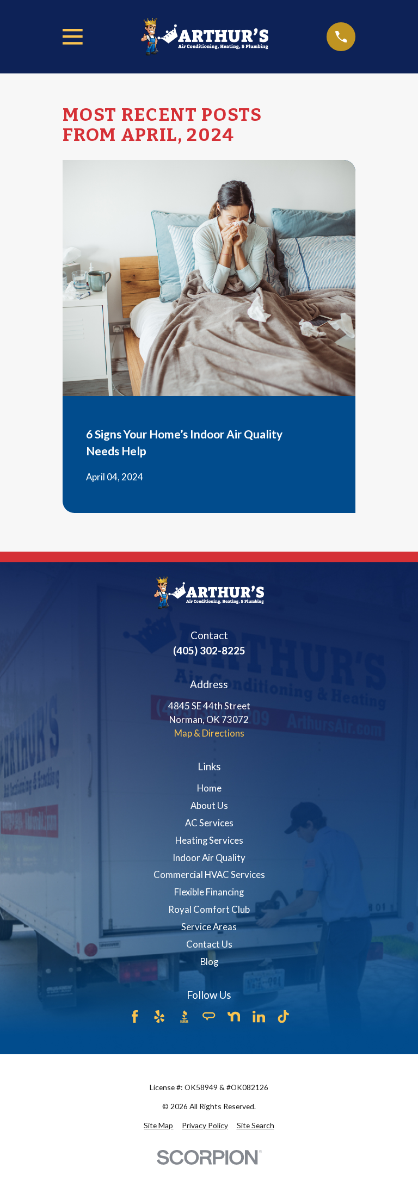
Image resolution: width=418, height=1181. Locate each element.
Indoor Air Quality (209, 857)
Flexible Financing (209, 892)
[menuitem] (158, 1125)
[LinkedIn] (259, 1016)
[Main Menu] (73, 37)
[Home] (204, 37)
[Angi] (208, 1016)
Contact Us (209, 944)
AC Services (209, 823)
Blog (209, 961)
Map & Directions (209, 733)
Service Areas (209, 927)
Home (209, 788)
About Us (209, 805)
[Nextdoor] (234, 1016)
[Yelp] (159, 1016)
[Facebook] (134, 1016)
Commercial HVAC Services (209, 874)
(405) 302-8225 (209, 650)
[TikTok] (283, 1016)
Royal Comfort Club (209, 909)
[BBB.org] (184, 1016)
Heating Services (209, 840)
